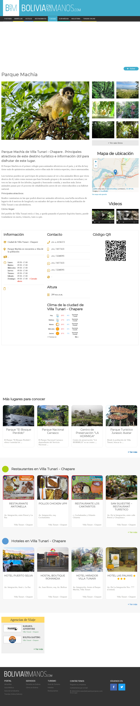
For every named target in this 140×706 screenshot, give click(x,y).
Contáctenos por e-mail (79, 688)
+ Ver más (132, 452)
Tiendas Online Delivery (13, 694)
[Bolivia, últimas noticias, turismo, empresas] (28, 676)
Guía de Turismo (54, 684)
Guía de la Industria (11, 691)
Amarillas (8, 684)
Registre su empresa (78, 685)
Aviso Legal (73, 693)
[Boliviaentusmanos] (11, 10)
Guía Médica (9, 688)
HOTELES (28, 18)
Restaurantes (53, 691)
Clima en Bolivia (32, 688)
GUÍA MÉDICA (63, 18)
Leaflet (95, 189)
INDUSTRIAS (75, 18)
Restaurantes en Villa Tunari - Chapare (43, 469)
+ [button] (96, 161)
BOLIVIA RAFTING (31, 637)
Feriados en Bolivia (33, 684)
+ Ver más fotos (115, 143)
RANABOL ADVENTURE (29, 627)
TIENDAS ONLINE (89, 18)
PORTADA (7, 18)
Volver (132, 69)
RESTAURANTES (40, 18)
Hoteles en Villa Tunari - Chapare (38, 541)
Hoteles (51, 688)
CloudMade (104, 191)
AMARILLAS (18, 18)
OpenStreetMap (112, 189)
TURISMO (52, 19)
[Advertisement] (70, 42)
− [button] (96, 166)
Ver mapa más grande (99, 194)
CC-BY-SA (129, 189)
